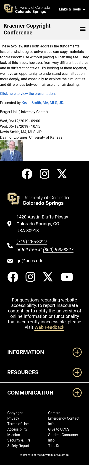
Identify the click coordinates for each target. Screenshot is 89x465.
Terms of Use (18, 424)
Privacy (13, 418)
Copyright (15, 413)
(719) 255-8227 (31, 241)
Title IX (53, 446)
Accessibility (17, 429)
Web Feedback (49, 327)
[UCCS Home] (29, 9)
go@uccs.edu (30, 260)
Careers (54, 413)
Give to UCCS (58, 429)
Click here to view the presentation (27, 93)
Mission (13, 435)
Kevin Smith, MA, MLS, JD (42, 103)
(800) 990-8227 (58, 249)
